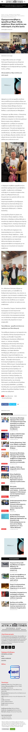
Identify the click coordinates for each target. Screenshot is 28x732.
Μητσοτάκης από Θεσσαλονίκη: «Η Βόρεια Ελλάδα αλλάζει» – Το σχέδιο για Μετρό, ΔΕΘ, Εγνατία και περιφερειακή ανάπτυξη (14, 5)
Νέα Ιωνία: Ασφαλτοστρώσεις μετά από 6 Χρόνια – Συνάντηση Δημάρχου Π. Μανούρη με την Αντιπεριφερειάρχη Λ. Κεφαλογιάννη (18, 490)
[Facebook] (2, 647)
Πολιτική (3, 449)
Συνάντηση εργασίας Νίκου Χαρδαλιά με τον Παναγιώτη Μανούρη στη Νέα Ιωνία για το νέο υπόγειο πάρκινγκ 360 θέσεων (18, 505)
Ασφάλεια (4, 529)
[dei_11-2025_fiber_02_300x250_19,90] (14, 86)
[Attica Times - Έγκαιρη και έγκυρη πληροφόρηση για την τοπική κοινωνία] (14, 1)
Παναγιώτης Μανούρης (7, 398)
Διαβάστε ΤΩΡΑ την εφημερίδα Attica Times (17, 468)
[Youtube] (13, 647)
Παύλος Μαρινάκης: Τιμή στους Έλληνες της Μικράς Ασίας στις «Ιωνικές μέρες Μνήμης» (18, 445)
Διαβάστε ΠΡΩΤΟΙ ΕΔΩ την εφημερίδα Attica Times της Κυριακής (17, 435)
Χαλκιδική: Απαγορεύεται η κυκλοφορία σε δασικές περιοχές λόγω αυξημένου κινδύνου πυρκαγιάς (18, 595)
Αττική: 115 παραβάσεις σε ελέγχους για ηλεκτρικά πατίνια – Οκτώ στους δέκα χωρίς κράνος (18, 577)
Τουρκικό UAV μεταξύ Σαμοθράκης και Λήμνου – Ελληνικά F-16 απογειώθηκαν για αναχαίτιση (18, 566)
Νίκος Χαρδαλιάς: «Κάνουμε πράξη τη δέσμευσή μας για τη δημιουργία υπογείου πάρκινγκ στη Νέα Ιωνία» (17, 477)
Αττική (6, 14)
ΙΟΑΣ (15, 396)
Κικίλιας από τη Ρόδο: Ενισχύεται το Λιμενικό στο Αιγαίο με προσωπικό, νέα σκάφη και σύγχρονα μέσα (18, 605)
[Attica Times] (14, 624)
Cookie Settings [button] (5, 729)
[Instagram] (6, 647)
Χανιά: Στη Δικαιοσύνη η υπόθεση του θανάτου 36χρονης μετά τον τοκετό (17, 586)
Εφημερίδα (4, 439)
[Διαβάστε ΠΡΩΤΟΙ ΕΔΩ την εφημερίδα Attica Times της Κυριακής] (5, 435)
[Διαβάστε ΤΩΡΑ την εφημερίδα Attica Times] (5, 468)
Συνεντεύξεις (4, 430)
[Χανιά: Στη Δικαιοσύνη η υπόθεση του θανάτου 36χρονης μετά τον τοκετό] (5, 586)
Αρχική (2, 14)
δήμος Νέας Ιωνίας (9, 396)
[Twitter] (9, 647)
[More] (18, 404)
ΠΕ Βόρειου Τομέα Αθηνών (14, 14)
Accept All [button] (12, 729)
